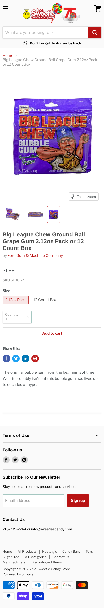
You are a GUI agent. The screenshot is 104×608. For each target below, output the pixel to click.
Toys (89, 551)
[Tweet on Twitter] (16, 358)
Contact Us (60, 557)
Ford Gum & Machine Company (35, 255)
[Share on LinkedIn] (25, 358)
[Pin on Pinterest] (35, 358)
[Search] (94, 32)
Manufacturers (14, 562)
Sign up (78, 500)
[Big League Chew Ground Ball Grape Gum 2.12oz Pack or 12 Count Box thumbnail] (13, 214)
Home (8, 55)
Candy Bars (71, 551)
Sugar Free (11, 557)
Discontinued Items (46, 562)
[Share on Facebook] (6, 358)
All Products (27, 551)
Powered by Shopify (18, 574)
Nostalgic (49, 551)
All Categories (36, 557)
